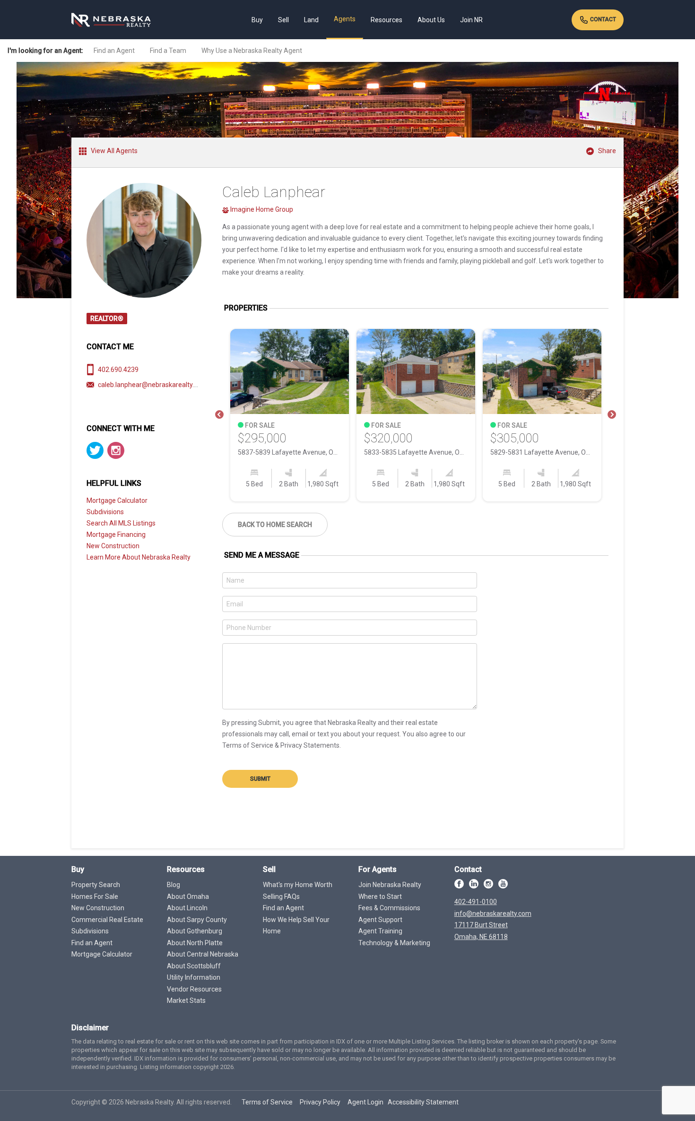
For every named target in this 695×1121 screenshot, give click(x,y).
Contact (602, 19)
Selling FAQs (281, 896)
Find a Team (168, 50)
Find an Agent (114, 50)
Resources (386, 20)
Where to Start (380, 896)
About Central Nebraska (202, 954)
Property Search (95, 884)
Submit (260, 779)
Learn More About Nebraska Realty (139, 557)
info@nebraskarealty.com (492, 913)
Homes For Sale (94, 896)
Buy (257, 20)
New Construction (113, 546)
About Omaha (188, 896)
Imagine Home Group (261, 209)
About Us (431, 20)
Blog (173, 884)
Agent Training (380, 931)
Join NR (471, 20)
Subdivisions (105, 512)
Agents (345, 19)
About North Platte (195, 943)
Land (311, 20)
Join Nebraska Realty (389, 884)
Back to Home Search (275, 524)
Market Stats (186, 1000)
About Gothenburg (194, 931)
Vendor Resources (194, 989)
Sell (283, 20)
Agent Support (380, 919)
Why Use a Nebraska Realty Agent (251, 50)
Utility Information (193, 977)
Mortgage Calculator (117, 500)
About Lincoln (187, 908)
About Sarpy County (197, 919)
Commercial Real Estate (107, 919)
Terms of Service (267, 1102)
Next (612, 415)
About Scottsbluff (194, 966)
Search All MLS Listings (121, 523)
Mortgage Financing (116, 534)
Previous (219, 415)
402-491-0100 (475, 901)
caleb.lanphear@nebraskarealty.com (152, 384)
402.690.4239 (118, 369)
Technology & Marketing (394, 943)
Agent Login (365, 1102)
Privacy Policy (320, 1102)
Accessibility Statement (423, 1102)
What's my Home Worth (297, 884)
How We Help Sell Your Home (296, 925)
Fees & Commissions (389, 908)
